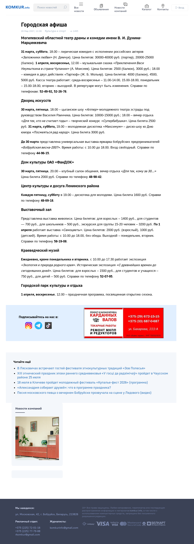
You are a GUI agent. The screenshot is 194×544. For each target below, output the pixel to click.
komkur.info (136, 510)
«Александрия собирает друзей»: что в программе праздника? (64, 388)
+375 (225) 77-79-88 (27, 531)
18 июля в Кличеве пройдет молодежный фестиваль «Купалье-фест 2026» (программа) (82, 382)
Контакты (163, 9)
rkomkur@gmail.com (27, 534)
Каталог (147, 9)
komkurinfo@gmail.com (64, 528)
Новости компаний (120, 9)
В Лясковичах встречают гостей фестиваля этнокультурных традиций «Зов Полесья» (81, 368)
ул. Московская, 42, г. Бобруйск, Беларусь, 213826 (46, 514)
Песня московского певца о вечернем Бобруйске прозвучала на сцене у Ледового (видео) (84, 393)
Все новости (79, 9)
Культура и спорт (55, 31)
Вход (181, 7)
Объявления (101, 9)
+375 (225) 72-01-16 (27, 528)
